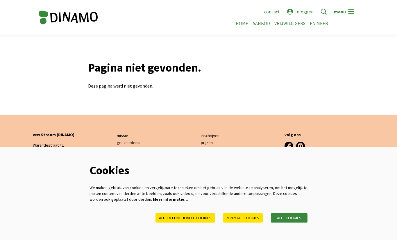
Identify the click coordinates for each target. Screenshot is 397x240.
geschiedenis (128, 142)
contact (272, 12)
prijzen (207, 142)
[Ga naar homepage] (68, 17)
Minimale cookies (243, 218)
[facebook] (289, 146)
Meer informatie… (170, 199)
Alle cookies (289, 218)
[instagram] (300, 146)
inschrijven (210, 135)
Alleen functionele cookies (185, 218)
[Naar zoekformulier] (323, 11)
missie (122, 135)
